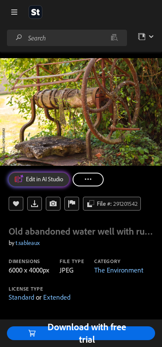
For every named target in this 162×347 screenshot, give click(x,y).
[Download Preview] (34, 204)
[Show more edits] (88, 179)
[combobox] (67, 38)
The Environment (118, 270)
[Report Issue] (71, 204)
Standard (21, 297)
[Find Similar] (53, 204)
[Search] (19, 37)
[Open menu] (14, 12)
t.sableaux (28, 243)
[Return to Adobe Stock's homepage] (35, 12)
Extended (56, 297)
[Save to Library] (16, 204)
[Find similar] (114, 38)
